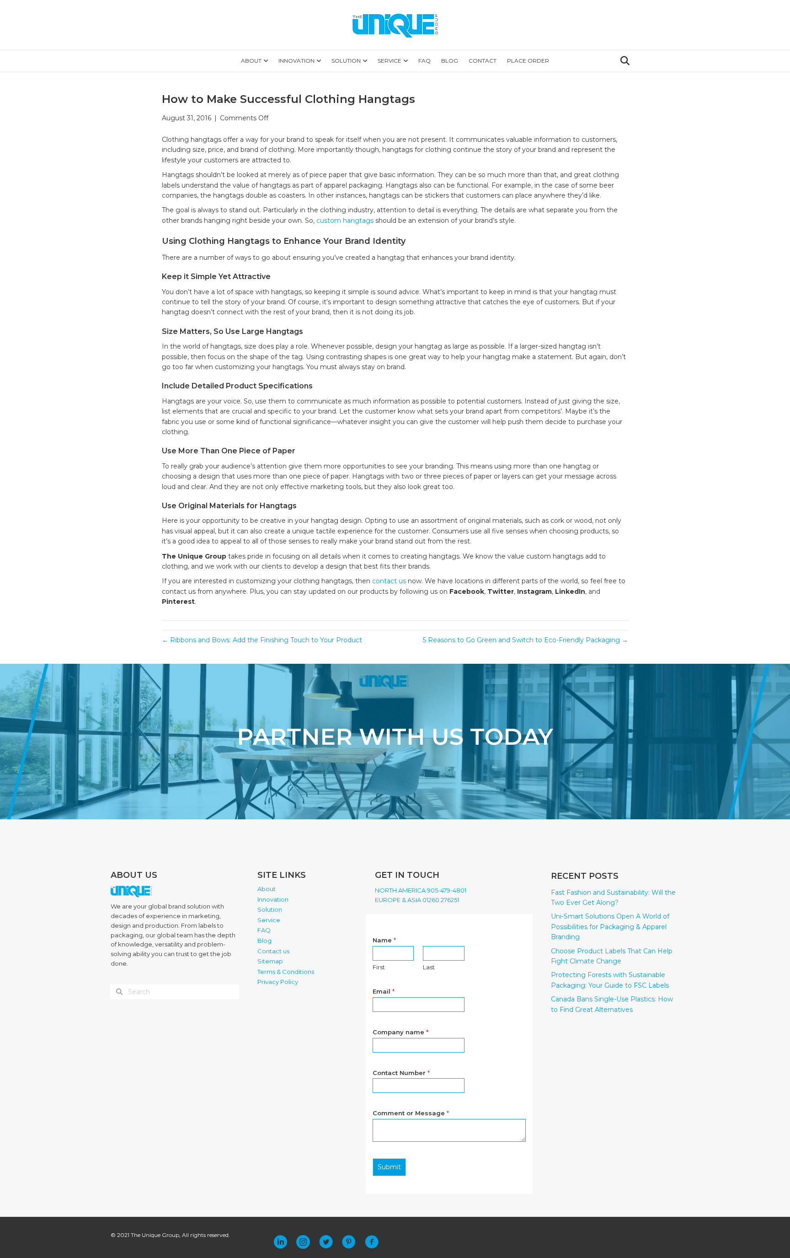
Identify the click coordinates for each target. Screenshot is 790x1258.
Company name (400, 1032)
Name (384, 940)
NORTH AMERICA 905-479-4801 (420, 890)
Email (384, 991)
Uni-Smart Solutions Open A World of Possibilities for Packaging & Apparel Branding (610, 926)
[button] (280, 1242)
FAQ (424, 60)
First (379, 967)
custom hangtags (345, 220)
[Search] (622, 61)
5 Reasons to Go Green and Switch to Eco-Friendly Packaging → (525, 640)
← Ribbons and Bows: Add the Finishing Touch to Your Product (262, 640)
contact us (389, 581)
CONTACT (482, 60)
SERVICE (389, 60)
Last (429, 967)
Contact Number (401, 1072)
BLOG (449, 60)
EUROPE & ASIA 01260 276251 (417, 899)
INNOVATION (296, 60)
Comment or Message (411, 1113)
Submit (389, 1167)
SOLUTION (346, 60)
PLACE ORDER (528, 60)
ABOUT (251, 60)
